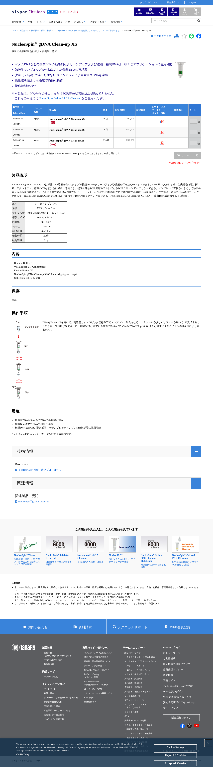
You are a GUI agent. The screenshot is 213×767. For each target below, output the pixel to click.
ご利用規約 (169, 658)
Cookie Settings (175, 747)
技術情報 (115, 22)
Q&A (126, 716)
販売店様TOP (173, 2)
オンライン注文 (51, 676)
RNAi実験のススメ (92, 697)
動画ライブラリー (173, 653)
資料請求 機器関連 (133, 683)
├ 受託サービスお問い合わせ (137, 670)
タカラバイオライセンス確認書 (138, 725)
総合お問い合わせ (132, 653)
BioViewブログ (171, 647)
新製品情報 (49, 664)
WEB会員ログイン (173, 691)
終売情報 (168, 675)
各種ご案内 (49, 693)
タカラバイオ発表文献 (54, 719)
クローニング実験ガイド (95, 666)
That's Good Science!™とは (178, 686)
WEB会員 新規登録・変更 (177, 697)
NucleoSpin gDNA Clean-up (33, 501)
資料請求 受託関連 (133, 687)
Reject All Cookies (175, 755)
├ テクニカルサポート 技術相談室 (139, 657)
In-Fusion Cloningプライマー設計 (91, 675)
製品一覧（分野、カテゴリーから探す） (58, 654)
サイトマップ (170, 708)
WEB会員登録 (180, 627)
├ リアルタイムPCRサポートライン (140, 661)
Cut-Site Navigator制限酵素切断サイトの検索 (96, 683)
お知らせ (79, 22)
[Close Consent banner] (208, 743)
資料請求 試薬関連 (133, 678)
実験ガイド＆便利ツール (96, 647)
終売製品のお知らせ (53, 702)
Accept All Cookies (175, 763)
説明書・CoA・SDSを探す (136, 720)
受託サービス (35, 22)
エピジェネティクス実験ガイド (98, 693)
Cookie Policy (22, 754)
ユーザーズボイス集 (93, 689)
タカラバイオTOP (148, 2)
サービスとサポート (134, 647)
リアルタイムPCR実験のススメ (98, 653)
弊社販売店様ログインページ (179, 702)
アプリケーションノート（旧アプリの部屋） (135, 706)
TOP (14, 30)
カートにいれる (189, 155)
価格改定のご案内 (52, 706)
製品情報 (16, 22)
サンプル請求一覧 (132, 696)
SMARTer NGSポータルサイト (97, 670)
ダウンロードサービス (134, 700)
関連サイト (169, 680)
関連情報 (25, 483)
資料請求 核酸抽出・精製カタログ (140, 691)
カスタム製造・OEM (59, 22)
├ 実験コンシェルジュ (134, 666)
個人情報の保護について (177, 664)
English (192, 2)
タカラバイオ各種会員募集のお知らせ (61, 697)
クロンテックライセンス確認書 (138, 733)
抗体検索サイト (91, 702)
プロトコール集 (131, 712)
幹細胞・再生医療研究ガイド (97, 661)
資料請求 (85, 627)
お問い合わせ (97, 22)
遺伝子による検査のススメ (96, 657)
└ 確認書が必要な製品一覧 (136, 729)
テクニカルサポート (133, 627)
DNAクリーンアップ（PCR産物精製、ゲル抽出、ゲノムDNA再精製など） (88, 30)
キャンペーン (50, 689)
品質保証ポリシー (173, 669)
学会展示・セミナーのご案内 (57, 710)
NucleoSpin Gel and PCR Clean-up (60, 98)
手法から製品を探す (53, 660)
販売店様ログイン (181, 717)
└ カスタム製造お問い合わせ (137, 674)
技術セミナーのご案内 (54, 715)
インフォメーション (53, 683)
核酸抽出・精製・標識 (41, 30)
